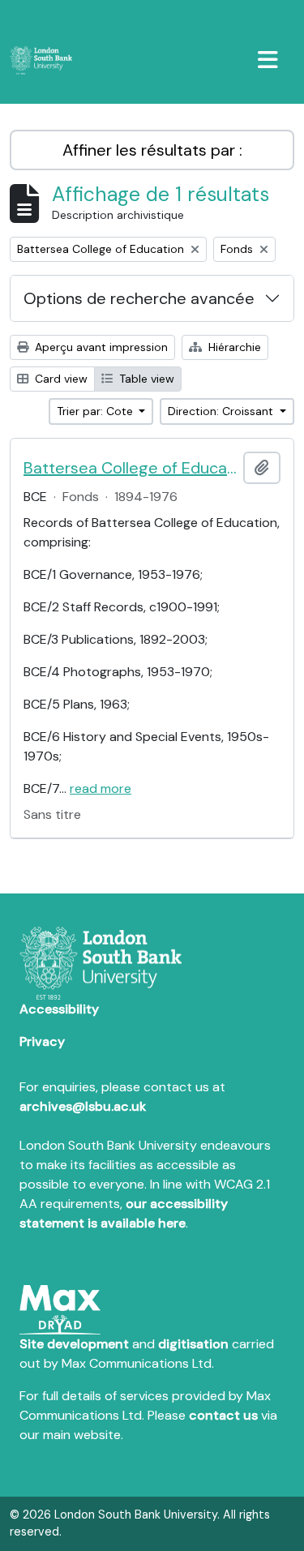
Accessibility (59, 1009)
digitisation (193, 1343)
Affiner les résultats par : (152, 150)
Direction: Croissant (222, 411)
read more (100, 788)
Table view (145, 378)
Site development (74, 1343)
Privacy (42, 1041)
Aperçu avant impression (100, 347)
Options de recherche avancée (139, 298)
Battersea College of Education (130, 468)
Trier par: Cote (96, 411)
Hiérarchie (233, 347)
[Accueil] (47, 60)
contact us (223, 1415)
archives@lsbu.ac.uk (82, 1106)
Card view (60, 378)
